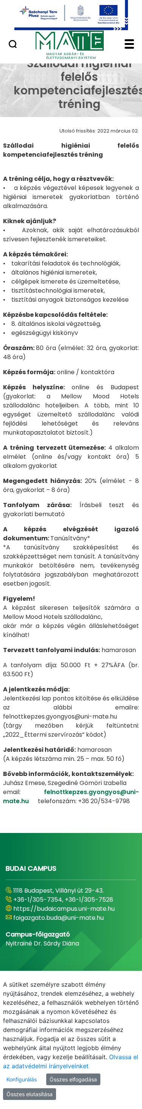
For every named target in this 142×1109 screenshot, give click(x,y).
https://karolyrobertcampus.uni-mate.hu (62, 913)
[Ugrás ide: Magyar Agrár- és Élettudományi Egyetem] (71, 15)
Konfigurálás (21, 1079)
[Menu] (129, 45)
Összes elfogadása (73, 1079)
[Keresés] (13, 45)
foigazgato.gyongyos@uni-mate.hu (65, 926)
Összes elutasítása (29, 1094)
